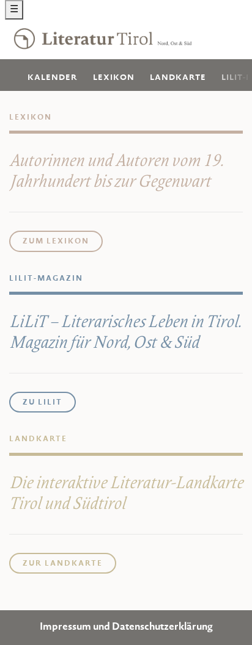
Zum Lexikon (56, 241)
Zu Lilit (42, 402)
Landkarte (178, 78)
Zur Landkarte (63, 564)
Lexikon (114, 78)
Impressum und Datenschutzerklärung (126, 627)
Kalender (53, 78)
